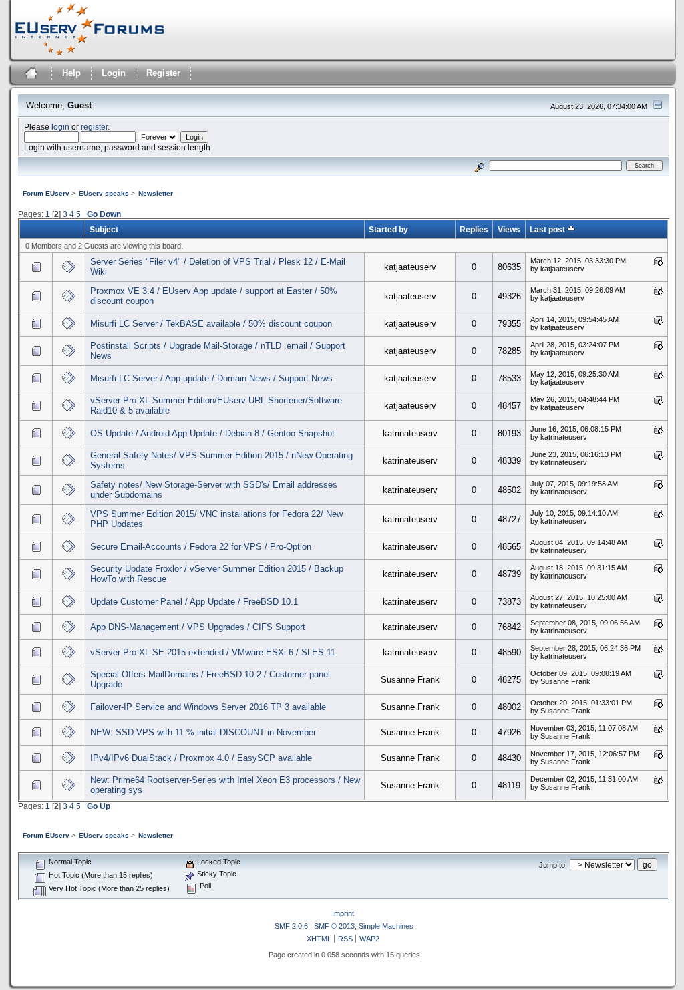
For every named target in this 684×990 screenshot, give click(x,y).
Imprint (343, 913)
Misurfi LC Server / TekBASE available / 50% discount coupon (211, 324)
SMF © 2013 (334, 926)
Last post (548, 229)
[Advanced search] (479, 165)
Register (163, 73)
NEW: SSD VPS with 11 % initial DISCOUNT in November (203, 732)
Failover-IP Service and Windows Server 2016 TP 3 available (208, 707)
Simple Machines (386, 926)
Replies (474, 229)
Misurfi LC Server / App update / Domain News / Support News (211, 378)
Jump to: (553, 865)
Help (71, 73)
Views (509, 229)
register (94, 126)
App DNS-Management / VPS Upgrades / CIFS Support (197, 627)
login (60, 126)
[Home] (29, 75)
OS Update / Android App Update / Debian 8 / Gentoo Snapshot (212, 433)
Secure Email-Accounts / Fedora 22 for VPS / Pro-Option (200, 547)
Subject (104, 229)
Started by (388, 229)
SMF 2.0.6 (291, 926)
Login (114, 73)
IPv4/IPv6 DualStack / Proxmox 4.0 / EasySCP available (201, 758)
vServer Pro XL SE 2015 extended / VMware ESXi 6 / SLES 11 (212, 652)
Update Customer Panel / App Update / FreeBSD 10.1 (194, 602)
